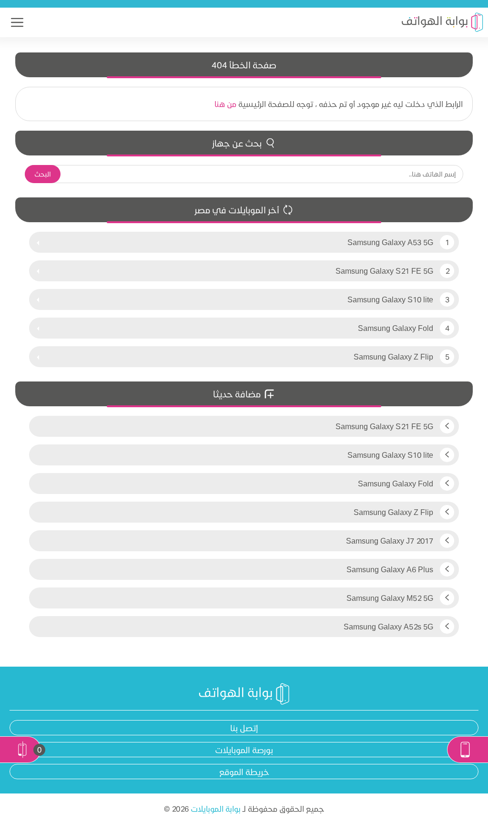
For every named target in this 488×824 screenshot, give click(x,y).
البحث (42, 174)
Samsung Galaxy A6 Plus (390, 569)
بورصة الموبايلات (244, 749)
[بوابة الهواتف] (442, 22)
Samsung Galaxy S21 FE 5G (384, 270)
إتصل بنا (244, 727)
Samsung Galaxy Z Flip (393, 356)
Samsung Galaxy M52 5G (390, 597)
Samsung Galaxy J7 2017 (390, 540)
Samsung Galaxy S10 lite (390, 299)
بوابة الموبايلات (216, 808)
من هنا (225, 103)
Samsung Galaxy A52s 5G (389, 626)
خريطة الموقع (244, 771)
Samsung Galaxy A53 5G (390, 242)
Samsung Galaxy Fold (395, 327)
